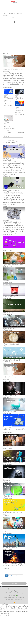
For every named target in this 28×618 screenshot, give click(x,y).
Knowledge (11, 13)
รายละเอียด (7, 615)
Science (18, 13)
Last (17, 144)
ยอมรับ (2, 615)
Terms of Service (10, 599)
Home (4, 13)
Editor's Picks (11, 141)
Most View (22, 144)
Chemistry (6, 15)
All (19, 141)
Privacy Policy (18, 599)
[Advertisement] (14, 38)
